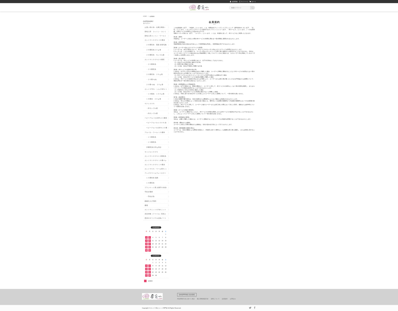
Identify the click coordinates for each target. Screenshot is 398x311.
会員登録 (235, 1)
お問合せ (233, 299)
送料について (215, 299)
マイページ (244, 1)
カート (254, 1)
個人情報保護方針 (203, 299)
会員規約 (225, 299)
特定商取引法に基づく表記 (186, 299)
